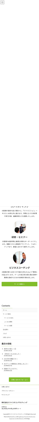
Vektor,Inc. (21, 418)
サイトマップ (5, 395)
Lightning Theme (23, 416)
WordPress (13, 416)
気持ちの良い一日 (10, 349)
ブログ (5, 333)
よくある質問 (8, 322)
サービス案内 (7, 314)
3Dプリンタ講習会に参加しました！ (16, 364)
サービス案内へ (19, 284)
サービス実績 (8, 325)
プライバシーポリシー (8, 391)
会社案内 (5, 329)
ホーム (5, 310)
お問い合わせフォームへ (19, 380)
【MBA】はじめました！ (12, 354)
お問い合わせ (7, 337)
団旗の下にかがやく (11, 369)
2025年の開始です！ (11, 359)
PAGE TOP (36, 407)
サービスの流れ (8, 318)
